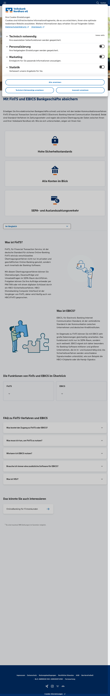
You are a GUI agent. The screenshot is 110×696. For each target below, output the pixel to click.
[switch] (102, 46)
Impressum (36, 27)
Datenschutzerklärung (16, 27)
